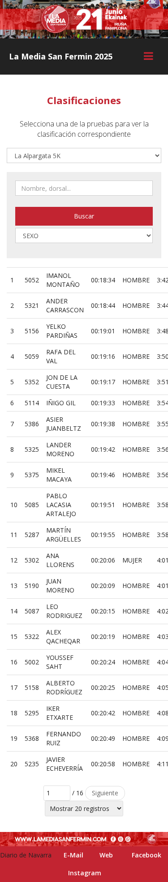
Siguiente (105, 793)
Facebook (146, 855)
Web (106, 855)
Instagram (84, 873)
